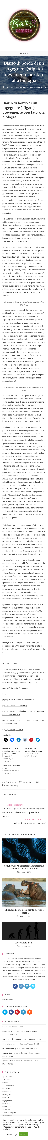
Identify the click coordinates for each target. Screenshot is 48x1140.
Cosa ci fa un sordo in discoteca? (15, 1044)
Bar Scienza (11, 782)
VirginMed (6, 1109)
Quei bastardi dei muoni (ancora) (15, 1039)
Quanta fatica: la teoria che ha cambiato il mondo (21, 1053)
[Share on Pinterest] (17, 1012)
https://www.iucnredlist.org (16, 705)
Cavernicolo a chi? (24, 942)
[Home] (3, 87)
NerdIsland (6, 1106)
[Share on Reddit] (29, 1012)
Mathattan (6, 1103)
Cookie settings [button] (10, 1134)
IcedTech (5, 1097)
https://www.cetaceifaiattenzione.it (19, 699)
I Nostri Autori (7, 999)
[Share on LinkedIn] (23, 1012)
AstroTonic (6, 1079)
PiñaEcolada (7, 1091)
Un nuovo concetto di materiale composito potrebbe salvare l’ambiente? (11, 752)
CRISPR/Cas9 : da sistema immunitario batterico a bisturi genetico (24, 867)
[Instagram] (21, 986)
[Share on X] (5, 1012)
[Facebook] (15, 986)
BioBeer (5, 1082)
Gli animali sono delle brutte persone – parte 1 (24, 911)
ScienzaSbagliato (9, 1112)
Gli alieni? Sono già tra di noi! (13, 1048)
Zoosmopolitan (8, 1085)
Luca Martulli (11, 795)
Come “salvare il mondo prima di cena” (33, 749)
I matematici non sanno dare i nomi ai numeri (19, 1031)
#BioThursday (12, 785)
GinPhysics (6, 1094)
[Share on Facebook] (11, 1012)
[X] (32, 986)
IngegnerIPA (7, 1100)
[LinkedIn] (27, 986)
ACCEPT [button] (23, 1134)
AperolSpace (7, 1076)
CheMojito (6, 1088)
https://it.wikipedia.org (14, 729)
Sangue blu (6, 1027)
